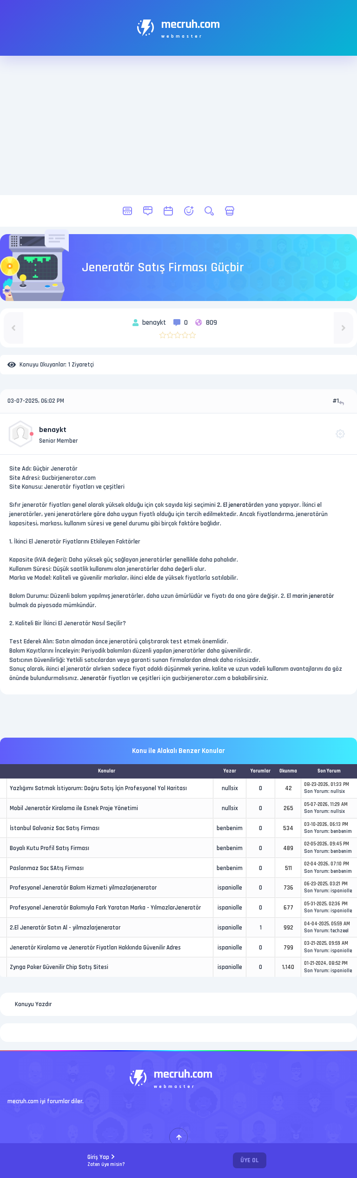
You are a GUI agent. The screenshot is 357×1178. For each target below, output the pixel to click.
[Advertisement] (178, 125)
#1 (335, 401)
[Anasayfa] (127, 211)
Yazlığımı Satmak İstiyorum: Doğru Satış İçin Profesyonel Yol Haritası (98, 788)
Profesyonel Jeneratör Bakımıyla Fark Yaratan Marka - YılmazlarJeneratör (105, 907)
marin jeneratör (313, 596)
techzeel (340, 931)
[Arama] (209, 211)
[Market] (229, 211)
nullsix (230, 788)
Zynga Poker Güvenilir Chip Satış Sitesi (59, 967)
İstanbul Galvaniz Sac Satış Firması (54, 828)
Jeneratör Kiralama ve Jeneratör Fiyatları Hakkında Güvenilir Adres (95, 947)
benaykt (52, 430)
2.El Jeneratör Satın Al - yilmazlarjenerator (65, 927)
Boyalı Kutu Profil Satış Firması (49, 848)
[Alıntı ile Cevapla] (342, 403)
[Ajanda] (168, 211)
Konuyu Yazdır (33, 1004)
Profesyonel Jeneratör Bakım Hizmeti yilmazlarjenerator (83, 887)
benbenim (230, 828)
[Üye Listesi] (188, 211)
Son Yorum (316, 791)
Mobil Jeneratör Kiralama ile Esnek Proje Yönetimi (74, 808)
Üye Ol (249, 1160)
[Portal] (148, 211)
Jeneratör (93, 678)
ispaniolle (230, 887)
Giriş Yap (106, 1160)
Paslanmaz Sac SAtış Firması (47, 868)
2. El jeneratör (235, 505)
